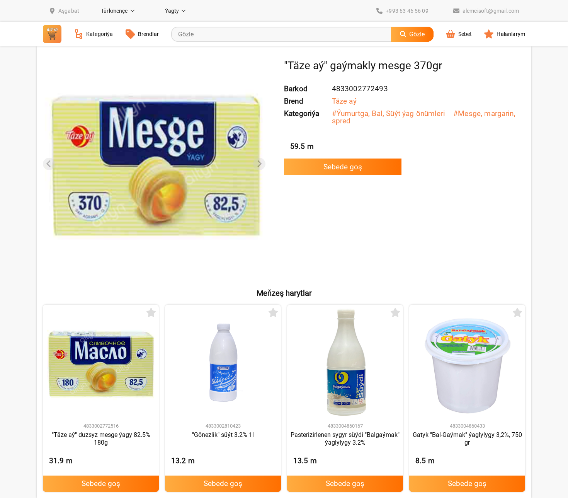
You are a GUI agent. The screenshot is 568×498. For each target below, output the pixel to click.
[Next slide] (259, 164)
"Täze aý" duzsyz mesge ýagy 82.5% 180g (101, 438)
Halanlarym (511, 34)
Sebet (465, 34)
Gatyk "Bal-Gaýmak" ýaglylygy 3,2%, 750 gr (467, 438)
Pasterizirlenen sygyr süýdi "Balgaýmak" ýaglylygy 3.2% (345, 438)
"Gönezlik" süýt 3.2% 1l (223, 434)
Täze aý (344, 101)
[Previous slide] (49, 164)
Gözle (417, 34)
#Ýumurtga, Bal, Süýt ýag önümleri (388, 113)
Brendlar (148, 34)
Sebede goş (342, 166)
